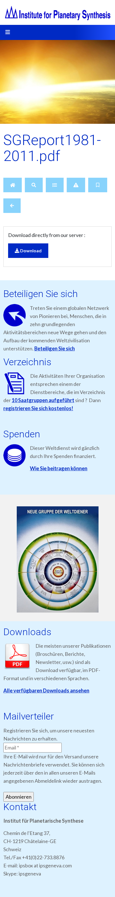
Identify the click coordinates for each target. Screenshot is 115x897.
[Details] (55, 185)
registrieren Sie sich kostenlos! (38, 408)
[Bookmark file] (97, 185)
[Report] (76, 185)
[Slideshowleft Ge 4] (57, 560)
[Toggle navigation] (7, 32)
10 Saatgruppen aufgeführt (43, 400)
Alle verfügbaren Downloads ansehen (46, 690)
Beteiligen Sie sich (54, 348)
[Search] (34, 185)
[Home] (12, 185)
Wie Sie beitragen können (58, 468)
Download (30, 250)
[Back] (12, 205)
